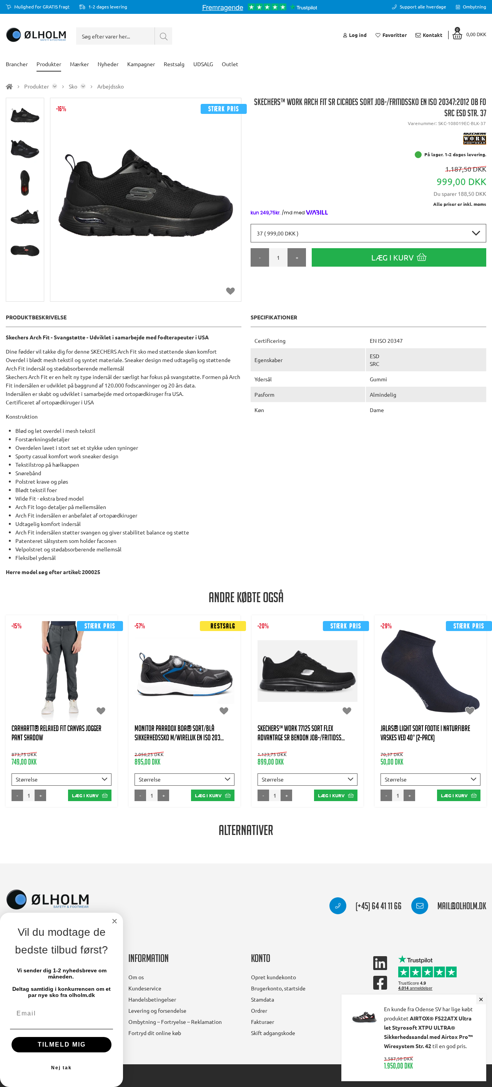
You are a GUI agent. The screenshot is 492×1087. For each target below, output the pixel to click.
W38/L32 (61, 705)
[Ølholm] (48, 899)
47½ (326, 690)
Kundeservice (144, 988)
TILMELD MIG (62, 1044)
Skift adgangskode (273, 1032)
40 (175, 682)
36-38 (417, 682)
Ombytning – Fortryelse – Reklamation (175, 1021)
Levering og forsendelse (157, 1010)
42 (307, 674)
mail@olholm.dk (461, 907)
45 (286, 690)
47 (194, 682)
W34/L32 (44, 690)
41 (289, 674)
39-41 (444, 682)
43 (326, 674)
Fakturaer (262, 1021)
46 (305, 690)
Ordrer (259, 1010)
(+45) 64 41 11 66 (378, 907)
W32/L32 (44, 674)
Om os (136, 976)
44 (345, 674)
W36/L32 (79, 690)
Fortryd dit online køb (154, 1032)
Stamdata (262, 999)
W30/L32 (44, 659)
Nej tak (61, 1067)
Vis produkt (61, 636)
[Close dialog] (114, 921)
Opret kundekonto (273, 976)
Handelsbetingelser (152, 999)
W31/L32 (79, 659)
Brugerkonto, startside (278, 988)
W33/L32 (79, 674)
